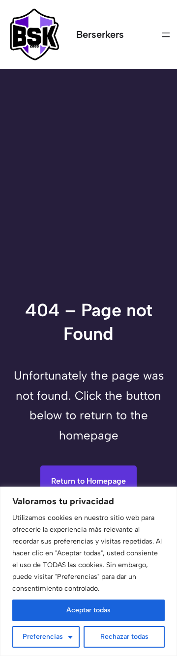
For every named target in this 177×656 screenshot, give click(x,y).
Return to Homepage (88, 481)
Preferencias (43, 636)
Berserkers (100, 34)
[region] (88, 571)
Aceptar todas (88, 610)
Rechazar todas (124, 636)
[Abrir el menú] (166, 35)
